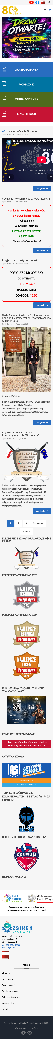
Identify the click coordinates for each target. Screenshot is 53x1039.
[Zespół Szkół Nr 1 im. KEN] (12, 10)
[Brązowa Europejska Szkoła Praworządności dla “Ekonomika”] (26, 462)
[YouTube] (29, 1033)
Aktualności (6, 973)
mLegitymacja (7, 979)
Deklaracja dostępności (11, 997)
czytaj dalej (43, 189)
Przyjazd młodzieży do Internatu (20, 260)
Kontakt (5, 1009)
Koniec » (26, 531)
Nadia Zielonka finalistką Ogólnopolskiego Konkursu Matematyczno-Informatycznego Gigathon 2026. (26, 318)
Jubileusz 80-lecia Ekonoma (21, 131)
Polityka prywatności (10, 991)
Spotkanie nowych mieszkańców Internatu (26, 198)
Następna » (38, 523)
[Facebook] (23, 1033)
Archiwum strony (8, 1003)
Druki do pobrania (9, 985)
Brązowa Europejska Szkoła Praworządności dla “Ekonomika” (20, 434)
